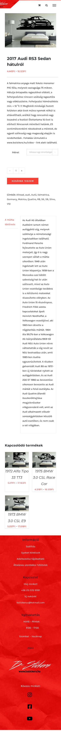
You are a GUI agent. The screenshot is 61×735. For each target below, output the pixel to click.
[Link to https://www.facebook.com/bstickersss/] (30, 707)
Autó (33, 194)
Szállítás (30, 546)
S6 (42, 199)
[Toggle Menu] (54, 5)
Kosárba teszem (23, 181)
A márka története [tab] (10, 222)
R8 (38, 199)
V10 (9, 203)
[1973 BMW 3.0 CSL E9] (17, 497)
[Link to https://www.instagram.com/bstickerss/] (30, 695)
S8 (46, 199)
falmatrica (43, 194)
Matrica (22, 199)
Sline (52, 199)
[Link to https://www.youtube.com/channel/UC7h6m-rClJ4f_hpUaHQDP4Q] (30, 719)
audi (27, 194)
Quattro (32, 199)
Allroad (20, 194)
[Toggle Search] (46, 5)
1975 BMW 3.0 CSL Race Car (44, 477)
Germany (12, 199)
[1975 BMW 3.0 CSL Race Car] (44, 454)
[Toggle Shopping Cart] (39, 5)
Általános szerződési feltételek (30, 565)
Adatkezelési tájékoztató (30, 558)
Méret (15, 152)
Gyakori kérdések (30, 552)
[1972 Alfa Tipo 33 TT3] (17, 454)
